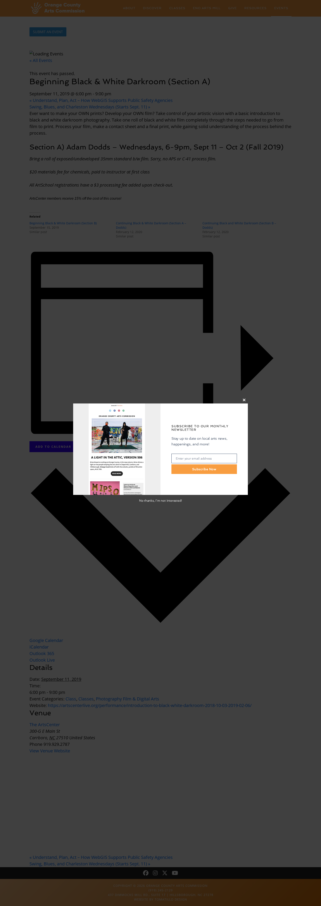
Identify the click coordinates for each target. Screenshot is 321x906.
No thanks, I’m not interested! (160, 500)
